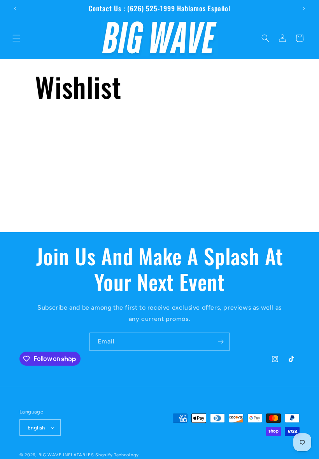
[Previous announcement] (15, 8)
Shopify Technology (117, 454)
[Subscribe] (220, 342)
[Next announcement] (303, 8)
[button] (16, 38)
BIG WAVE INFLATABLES (66, 454)
